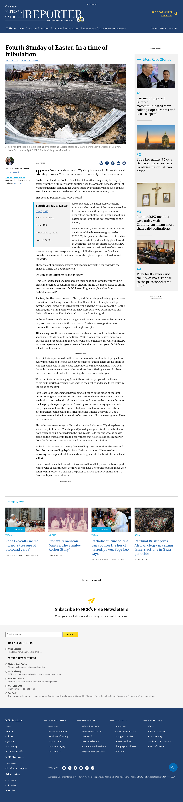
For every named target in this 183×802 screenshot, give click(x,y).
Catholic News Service (27, 556)
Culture (45, 28)
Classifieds (10, 780)
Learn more (18, 183)
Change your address (125, 746)
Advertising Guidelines (57, 777)
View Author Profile (12, 172)
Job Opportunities (124, 736)
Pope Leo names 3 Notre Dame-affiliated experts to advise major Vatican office (154, 165)
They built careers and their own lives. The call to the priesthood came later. (154, 280)
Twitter (69, 768)
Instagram (87, 768)
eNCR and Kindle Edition (94, 746)
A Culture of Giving (58, 736)
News (22, 28)
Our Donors (54, 751)
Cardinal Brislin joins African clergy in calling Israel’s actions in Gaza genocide (154, 547)
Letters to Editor (123, 741)
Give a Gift (87, 736)
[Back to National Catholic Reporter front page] (44, 16)
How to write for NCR (125, 731)
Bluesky (64, 768)
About (151, 726)
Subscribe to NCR (90, 726)
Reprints (119, 751)
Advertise (10, 790)
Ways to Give (54, 741)
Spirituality (72, 28)
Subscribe (173, 28)
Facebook (75, 768)
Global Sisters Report (112, 28)
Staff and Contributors (159, 741)
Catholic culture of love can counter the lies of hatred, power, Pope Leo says (110, 547)
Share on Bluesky (101, 163)
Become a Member (57, 731)
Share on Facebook (107, 163)
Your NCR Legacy (56, 746)
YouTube (81, 768)
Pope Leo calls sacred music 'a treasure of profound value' (22, 545)
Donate (154, 28)
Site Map (93, 777)
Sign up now (166, 15)
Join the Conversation (15, 177)
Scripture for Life (30, 60)
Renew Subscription (92, 731)
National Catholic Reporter (173, 767)
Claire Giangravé (143, 560)
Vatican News (16, 529)
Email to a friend (118, 163)
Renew (163, 28)
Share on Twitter (113, 163)
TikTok (92, 768)
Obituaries (10, 785)
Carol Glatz (11, 556)
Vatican (32, 28)
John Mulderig (55, 556)
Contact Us (120, 726)
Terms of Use (72, 777)
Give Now (53, 726)
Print (124, 163)
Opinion (57, 28)
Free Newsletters (90, 741)
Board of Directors (157, 746)
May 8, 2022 (42, 211)
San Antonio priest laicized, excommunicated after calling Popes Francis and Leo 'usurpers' (156, 106)
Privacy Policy (155, 736)
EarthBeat (89, 28)
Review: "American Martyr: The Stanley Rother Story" (64, 545)
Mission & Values (156, 731)
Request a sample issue (93, 751)
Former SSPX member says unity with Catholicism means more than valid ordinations (155, 222)
